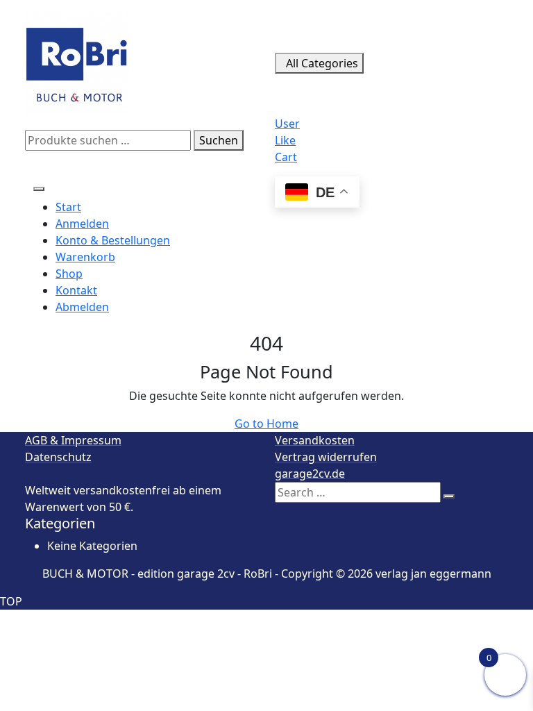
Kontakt (76, 290)
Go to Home (266, 423)
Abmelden (82, 307)
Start (68, 207)
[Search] (449, 496)
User (287, 123)
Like (285, 140)
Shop (69, 273)
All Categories (322, 63)
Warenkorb (85, 257)
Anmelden (82, 223)
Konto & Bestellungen (113, 240)
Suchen (218, 140)
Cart (286, 157)
